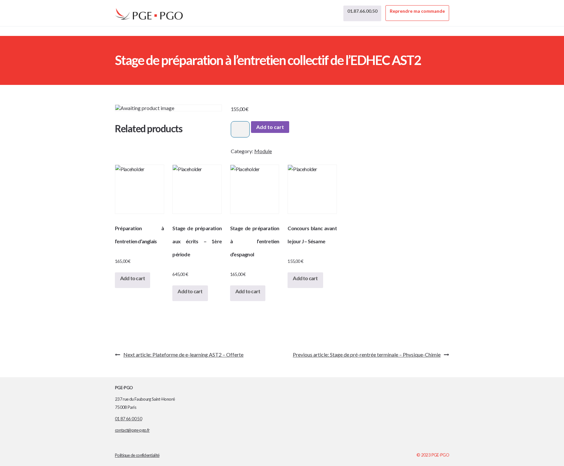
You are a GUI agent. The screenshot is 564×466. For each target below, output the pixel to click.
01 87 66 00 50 (128, 418)
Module (263, 151)
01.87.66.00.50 (362, 11)
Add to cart (270, 127)
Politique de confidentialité (137, 455)
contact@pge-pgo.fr (132, 430)
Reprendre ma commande (417, 11)
